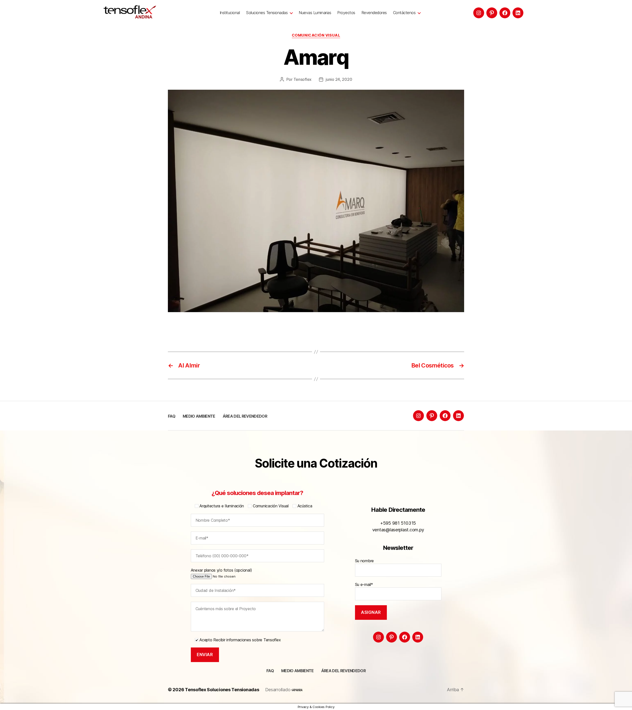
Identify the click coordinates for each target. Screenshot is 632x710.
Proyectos (346, 12)
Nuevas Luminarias (315, 12)
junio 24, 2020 (339, 79)
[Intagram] (478, 12)
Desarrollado (278, 689)
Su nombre (364, 560)
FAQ (171, 416)
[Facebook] (504, 12)
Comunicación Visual (316, 35)
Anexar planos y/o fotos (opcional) (221, 570)
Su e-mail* (364, 584)
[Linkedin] (518, 12)
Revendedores (374, 12)
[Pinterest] (491, 12)
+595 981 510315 (398, 523)
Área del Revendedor (245, 416)
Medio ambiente (199, 416)
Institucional (230, 12)
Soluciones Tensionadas (267, 12)
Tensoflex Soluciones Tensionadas (222, 689)
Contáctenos (404, 12)
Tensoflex (303, 79)
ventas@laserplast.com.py (398, 529)
